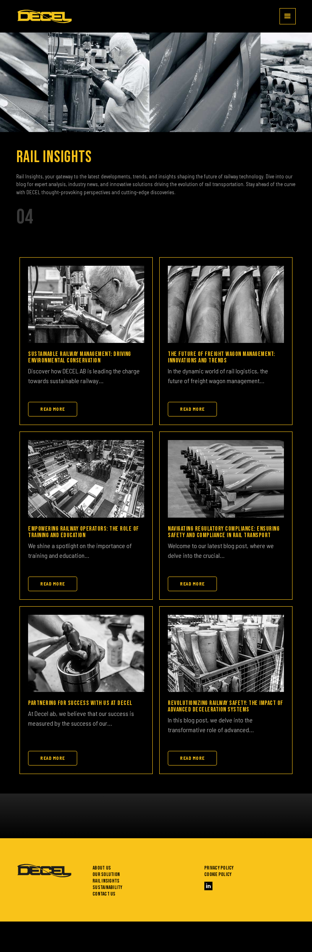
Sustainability (108, 887)
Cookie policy (218, 874)
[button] (288, 16)
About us (102, 868)
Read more (52, 409)
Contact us (104, 894)
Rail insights (106, 881)
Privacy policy (219, 868)
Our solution (106, 874)
